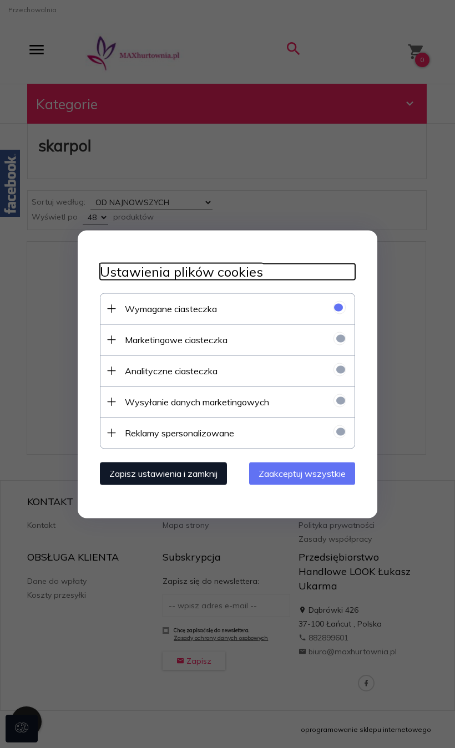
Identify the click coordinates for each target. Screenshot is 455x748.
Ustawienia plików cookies (181, 271)
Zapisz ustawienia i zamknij (163, 473)
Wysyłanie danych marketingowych (197, 401)
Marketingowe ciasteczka (176, 339)
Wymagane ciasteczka (171, 308)
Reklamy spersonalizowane (179, 432)
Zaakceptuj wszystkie (302, 473)
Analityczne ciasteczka (171, 370)
